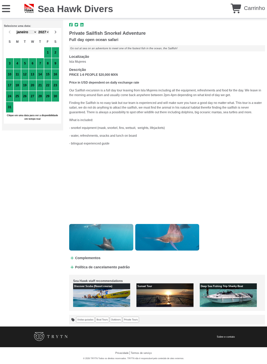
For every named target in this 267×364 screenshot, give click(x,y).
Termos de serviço (141, 353)
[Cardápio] (6, 8)
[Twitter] (76, 25)
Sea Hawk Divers (75, 9)
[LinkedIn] (82, 25)
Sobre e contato (226, 336)
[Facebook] (71, 25)
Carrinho (253, 8)
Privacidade (122, 353)
